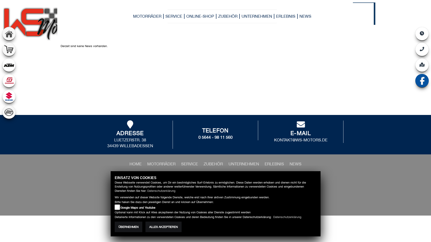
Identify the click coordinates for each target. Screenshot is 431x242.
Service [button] (173, 16)
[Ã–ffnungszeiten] (422, 33)
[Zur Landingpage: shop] (9, 49)
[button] (162, 164)
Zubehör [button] (227, 16)
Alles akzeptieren (163, 227)
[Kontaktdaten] (422, 49)
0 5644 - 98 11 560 (215, 137)
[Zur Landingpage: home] (9, 33)
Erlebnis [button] (285, 16)
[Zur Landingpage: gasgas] (9, 80)
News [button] (305, 16)
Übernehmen (129, 227)
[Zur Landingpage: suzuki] (9, 96)
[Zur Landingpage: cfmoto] (9, 112)
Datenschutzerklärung (161, 190)
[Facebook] (422, 80)
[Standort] (422, 65)
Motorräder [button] (147, 16)
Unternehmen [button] (257, 16)
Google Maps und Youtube (138, 207)
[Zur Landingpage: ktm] (9, 65)
